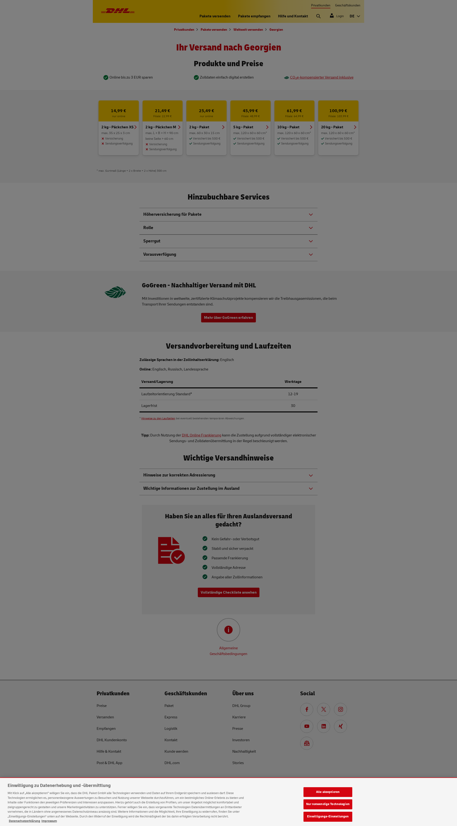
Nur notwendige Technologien (328, 804)
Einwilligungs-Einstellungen (328, 816)
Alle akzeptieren (328, 792)
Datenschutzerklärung (24, 821)
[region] (228, 802)
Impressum (49, 821)
